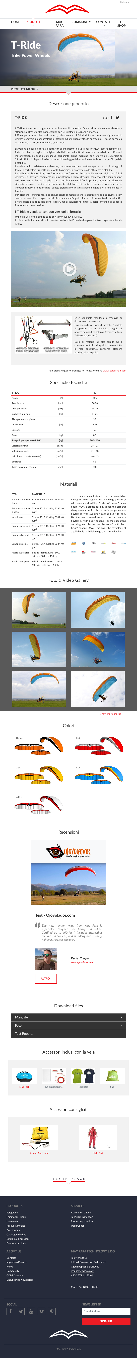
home (15, 22)
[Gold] (38, 776)
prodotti (33, 22)
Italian (123, 2)
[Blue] (98, 776)
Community (13, 1271)
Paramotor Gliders (16, 1217)
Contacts (11, 1258)
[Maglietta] (83, 1076)
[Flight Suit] (98, 1137)
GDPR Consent (15, 1275)
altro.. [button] (46, 978)
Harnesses (12, 1221)
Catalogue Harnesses (18, 1239)
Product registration (82, 1221)
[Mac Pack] (24, 1076)
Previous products (16, 1243)
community (81, 22)
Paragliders (13, 1212)
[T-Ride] (68, 269)
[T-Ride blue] (39, 689)
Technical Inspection (82, 1217)
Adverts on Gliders (81, 1212)
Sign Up (106, 1321)
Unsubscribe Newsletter (20, 1280)
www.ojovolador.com (82, 962)
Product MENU (23, 89)
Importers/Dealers (17, 1262)
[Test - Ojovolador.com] (68, 884)
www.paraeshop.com (114, 370)
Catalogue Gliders (16, 1234)
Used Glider (77, 1226)
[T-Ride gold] (39, 610)
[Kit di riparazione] (54, 1076)
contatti (103, 22)
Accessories (13, 1230)
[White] (38, 805)
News (10, 1267)
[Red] (98, 746)
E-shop (121, 24)
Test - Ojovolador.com (55, 915)
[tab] (68, 714)
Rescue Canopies (16, 1226)
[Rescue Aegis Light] (39, 1137)
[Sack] (112, 1076)
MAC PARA (60, 24)
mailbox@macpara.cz (82, 1271)
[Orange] (38, 746)
